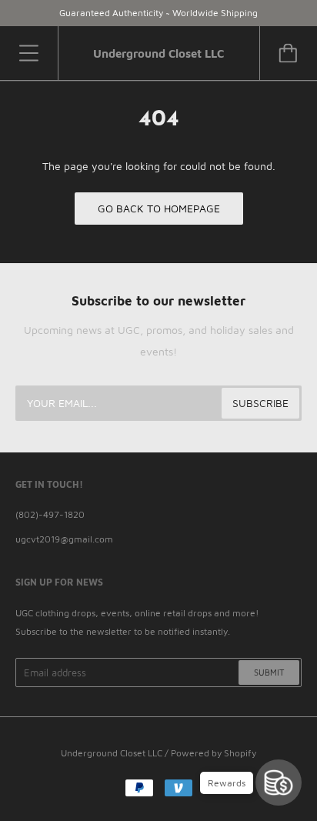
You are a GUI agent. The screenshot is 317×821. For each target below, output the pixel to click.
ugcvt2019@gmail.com (64, 539)
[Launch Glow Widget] (278, 782)
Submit (269, 672)
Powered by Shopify (213, 753)
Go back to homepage (159, 208)
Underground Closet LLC (111, 753)
